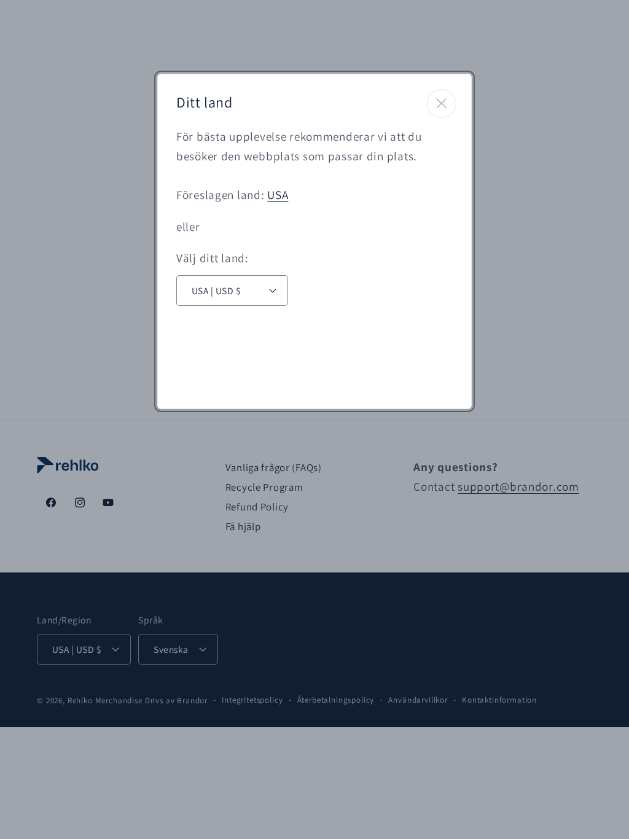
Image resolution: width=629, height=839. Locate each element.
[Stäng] (441, 103)
